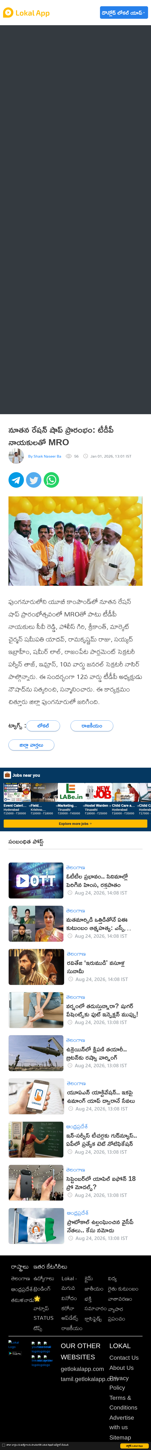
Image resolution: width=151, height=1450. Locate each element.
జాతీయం (94, 1288)
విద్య (112, 1278)
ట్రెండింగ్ (42, 1288)
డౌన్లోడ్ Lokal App (134, 1445)
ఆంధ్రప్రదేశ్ (31, 34)
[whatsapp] (52, 482)
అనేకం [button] (26, 405)
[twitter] (35, 482)
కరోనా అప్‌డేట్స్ (70, 1313)
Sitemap (120, 1437)
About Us (121, 1367)
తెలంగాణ (29, 50)
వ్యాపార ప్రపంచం (116, 1314)
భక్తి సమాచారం (96, 1303)
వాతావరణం (120, 1298)
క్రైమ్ (89, 1278)
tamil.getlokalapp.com (89, 1379)
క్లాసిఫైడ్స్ (93, 1318)
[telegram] (17, 482)
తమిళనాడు (23, 1300)
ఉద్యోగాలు (44, 1278)
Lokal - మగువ (69, 1283)
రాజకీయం (72, 1328)
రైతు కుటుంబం (123, 1288)
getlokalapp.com (82, 1369)
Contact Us (124, 1357)
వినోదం (69, 1298)
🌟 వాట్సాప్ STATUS (44, 1308)
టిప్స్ (38, 1328)
